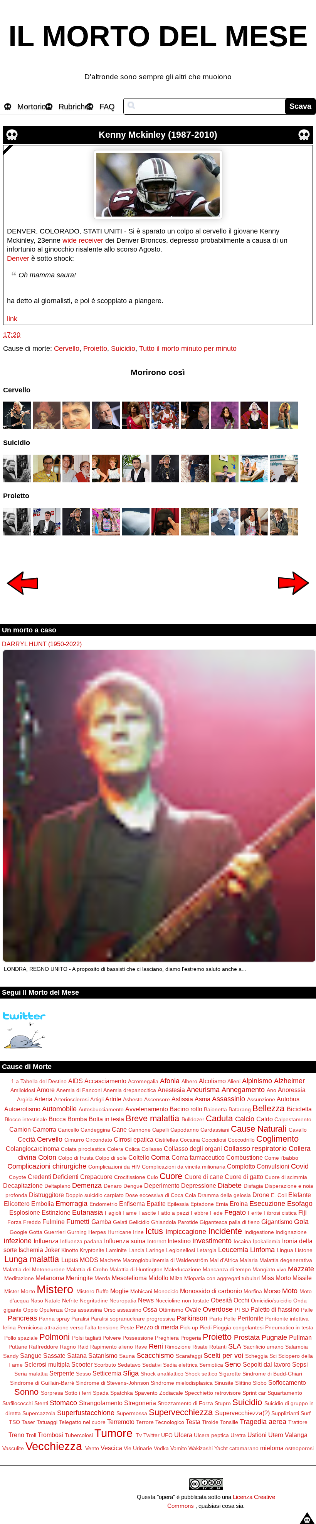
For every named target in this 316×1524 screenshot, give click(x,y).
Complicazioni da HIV (114, 1167)
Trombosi (50, 1434)
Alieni (233, 1081)
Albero (189, 1081)
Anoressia (292, 1089)
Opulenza (51, 1310)
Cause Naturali (258, 1129)
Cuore (171, 1176)
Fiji (302, 1212)
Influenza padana (81, 1241)
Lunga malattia (31, 1259)
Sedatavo (129, 1365)
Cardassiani (214, 1130)
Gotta (35, 1232)
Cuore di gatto (244, 1176)
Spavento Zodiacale (158, 1393)
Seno (233, 1364)
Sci (273, 1356)
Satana (77, 1355)
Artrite (113, 1098)
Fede (216, 1213)
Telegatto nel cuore (82, 1422)
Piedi (206, 1327)
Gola (301, 1222)
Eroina (239, 1203)
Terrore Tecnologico (160, 1422)
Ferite (255, 1213)
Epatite (156, 1203)
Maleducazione (182, 1269)
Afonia (170, 1081)
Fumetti (77, 1222)
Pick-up (189, 1327)
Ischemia (30, 1249)
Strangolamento (101, 1402)
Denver (18, 258)
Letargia (207, 1250)
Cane (119, 1129)
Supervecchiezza (181, 1412)
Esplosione (24, 1212)
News (146, 1300)
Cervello (66, 348)
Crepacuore (96, 1176)
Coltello (139, 1157)
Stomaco (63, 1403)
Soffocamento (287, 1382)
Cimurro (74, 1140)
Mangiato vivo (269, 1269)
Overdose (218, 1309)
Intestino (179, 1240)
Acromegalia (143, 1081)
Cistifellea (166, 1140)
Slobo (260, 1383)
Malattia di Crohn (87, 1269)
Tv (139, 1435)
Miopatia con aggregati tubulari (222, 1278)
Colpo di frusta (76, 1158)
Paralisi (80, 1319)
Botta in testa (106, 1118)
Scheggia (256, 1356)
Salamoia (296, 1347)
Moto (290, 1291)
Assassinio (228, 1099)
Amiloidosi (22, 1090)
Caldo (264, 1118)
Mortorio (31, 106)
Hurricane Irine (126, 1232)
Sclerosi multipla (47, 1364)
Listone (304, 1250)
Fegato (235, 1212)
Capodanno (184, 1130)
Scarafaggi (189, 1356)
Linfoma (262, 1250)
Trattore (298, 1422)
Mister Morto (19, 1291)
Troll (31, 1435)
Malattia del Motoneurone (33, 1269)
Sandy (10, 1356)
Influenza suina (125, 1240)
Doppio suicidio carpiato (95, 1195)
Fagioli (113, 1213)
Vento (92, 1448)
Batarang (240, 1109)
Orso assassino (122, 1310)
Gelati (120, 1222)
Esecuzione (267, 1203)
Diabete (230, 1185)
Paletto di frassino (274, 1309)
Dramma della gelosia (224, 1195)
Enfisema (132, 1203)
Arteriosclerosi (71, 1099)
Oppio (30, 1310)
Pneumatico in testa (289, 1327)
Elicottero (17, 1203)
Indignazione (291, 1232)
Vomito (178, 1448)
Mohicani (141, 1291)
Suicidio (123, 348)
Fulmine (53, 1221)
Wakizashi (200, 1448)
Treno (16, 1434)
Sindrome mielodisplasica (182, 1383)
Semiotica (211, 1365)
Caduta (219, 1118)
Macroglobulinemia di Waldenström (165, 1260)
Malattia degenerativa (285, 1260)
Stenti (41, 1403)
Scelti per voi (223, 1355)
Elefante (299, 1194)
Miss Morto (276, 1277)
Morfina (253, 1291)
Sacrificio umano (263, 1347)
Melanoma (49, 1277)
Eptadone (202, 1204)
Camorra (44, 1129)
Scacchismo (155, 1355)
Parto (215, 1319)
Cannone (139, 1130)
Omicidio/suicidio (271, 1300)
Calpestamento (292, 1119)
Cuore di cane (204, 1176)
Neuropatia (122, 1300)
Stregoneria (140, 1402)
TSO (14, 1422)
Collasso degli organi (193, 1148)
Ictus (154, 1231)
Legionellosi (180, 1250)
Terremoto (120, 1421)
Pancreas (22, 1318)
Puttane (17, 1347)
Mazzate (301, 1269)
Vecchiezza (53, 1446)
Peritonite (250, 1318)
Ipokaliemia (267, 1241)
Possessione (138, 1338)
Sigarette (230, 1374)
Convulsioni (273, 1166)
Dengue (133, 1186)
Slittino (243, 1383)
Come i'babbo (281, 1158)
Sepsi (300, 1364)
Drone (260, 1194)
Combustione (244, 1157)
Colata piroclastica (83, 1149)
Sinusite (224, 1383)
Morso (272, 1290)
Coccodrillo (241, 1140)
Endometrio (103, 1204)
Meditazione (19, 1278)
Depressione (198, 1185)
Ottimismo (171, 1310)
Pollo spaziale (21, 1338)
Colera (115, 1149)
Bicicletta (299, 1108)
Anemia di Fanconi (79, 1090)
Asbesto (133, 1099)
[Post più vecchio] (293, 600)
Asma (202, 1098)
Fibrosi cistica (280, 1213)
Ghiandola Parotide (174, 1222)
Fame (130, 1213)
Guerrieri (55, 1232)
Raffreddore (43, 1347)
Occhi (241, 1300)
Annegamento (243, 1090)
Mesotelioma (129, 1277)
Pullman (300, 1337)
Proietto (95, 348)
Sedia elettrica (180, 1365)
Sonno (26, 1392)
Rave (140, 1347)
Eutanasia (87, 1212)
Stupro (223, 1403)
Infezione (17, 1241)
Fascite (147, 1213)
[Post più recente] (22, 600)
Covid (300, 1166)
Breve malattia (152, 1118)
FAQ (107, 106)
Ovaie (193, 1309)
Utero (275, 1434)
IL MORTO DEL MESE (158, 36)
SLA (234, 1346)
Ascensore (157, 1099)
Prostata (247, 1337)
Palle (307, 1310)
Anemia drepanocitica (129, 1090)
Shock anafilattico (162, 1374)
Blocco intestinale (26, 1119)
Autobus (288, 1098)
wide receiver (82, 240)
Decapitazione (23, 1185)
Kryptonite (92, 1250)
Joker (52, 1249)
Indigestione (259, 1232)
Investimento (212, 1241)
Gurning (77, 1232)
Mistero (55, 1289)
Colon (47, 1157)
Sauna (127, 1356)
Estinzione (56, 1212)
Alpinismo (257, 1081)
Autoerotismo (22, 1108)
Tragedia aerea (263, 1422)
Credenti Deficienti (53, 1176)
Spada (101, 1393)
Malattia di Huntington (136, 1269)
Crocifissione (129, 1177)
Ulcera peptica (211, 1435)
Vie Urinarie (138, 1448)
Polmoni (54, 1337)
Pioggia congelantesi (238, 1327)
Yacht (221, 1448)
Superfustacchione (85, 1413)
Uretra (238, 1435)
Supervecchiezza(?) (242, 1412)
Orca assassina (83, 1310)
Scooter (81, 1364)
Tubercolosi (79, 1435)
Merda (102, 1278)
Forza (14, 1222)
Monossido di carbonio (211, 1290)
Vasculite (13, 1448)
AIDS (75, 1080)
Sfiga (131, 1373)
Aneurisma (203, 1090)
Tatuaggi (47, 1422)
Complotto (241, 1166)
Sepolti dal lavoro (267, 1364)
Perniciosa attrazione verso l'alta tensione (68, 1327)
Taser (28, 1422)
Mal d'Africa (224, 1260)
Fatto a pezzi (173, 1213)
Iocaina (242, 1241)
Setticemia (106, 1373)
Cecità (26, 1139)
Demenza (87, 1185)
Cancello (68, 1130)
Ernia (221, 1204)
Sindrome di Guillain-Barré (42, 1383)
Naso (36, 1300)
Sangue (31, 1355)
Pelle (230, 1319)
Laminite (116, 1250)
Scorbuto (105, 1365)
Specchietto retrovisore (213, 1393)
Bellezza (268, 1108)
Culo (152, 1177)
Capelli (160, 1130)
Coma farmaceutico (198, 1157)
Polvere (112, 1338)
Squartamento (284, 1393)
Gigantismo (276, 1221)
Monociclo (166, 1291)
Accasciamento (105, 1080)
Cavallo (298, 1130)
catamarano (244, 1448)
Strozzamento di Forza (185, 1403)
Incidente (225, 1231)
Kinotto (69, 1250)
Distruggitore (46, 1194)
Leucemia (233, 1250)
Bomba (77, 1118)
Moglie (119, 1290)
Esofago (300, 1203)
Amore (46, 1089)
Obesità (221, 1300)
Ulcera (183, 1434)
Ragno (68, 1347)
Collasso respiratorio (255, 1148)
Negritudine (94, 1300)
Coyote (17, 1177)
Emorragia (71, 1203)
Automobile (59, 1109)
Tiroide (210, 1422)
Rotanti (218, 1347)
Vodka (161, 1448)
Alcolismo (212, 1080)
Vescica (111, 1447)
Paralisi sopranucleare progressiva (133, 1319)
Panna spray (54, 1319)
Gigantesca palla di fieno (230, 1222)
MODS (89, 1259)
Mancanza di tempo (227, 1269)
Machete (110, 1260)
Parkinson (191, 1318)
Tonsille (229, 1422)
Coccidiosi (214, 1140)
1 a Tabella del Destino (39, 1081)
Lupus (69, 1259)
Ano (271, 1090)
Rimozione (178, 1347)
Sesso (83, 1374)
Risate (200, 1347)
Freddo (32, 1222)
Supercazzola (38, 1413)
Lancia (136, 1250)
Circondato (99, 1140)
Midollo (158, 1277)
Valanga (296, 1434)
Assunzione (261, 1099)
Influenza (46, 1240)
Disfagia (253, 1186)
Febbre (199, 1213)
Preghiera (167, 1338)
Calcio (244, 1119)
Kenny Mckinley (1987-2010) (158, 135)
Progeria (190, 1338)
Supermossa (131, 1413)
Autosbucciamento (101, 1109)
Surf (306, 1413)
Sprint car (254, 1393)
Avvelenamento (146, 1108)
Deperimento (162, 1185)
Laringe (155, 1250)
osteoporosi (299, 1448)
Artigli (97, 1099)
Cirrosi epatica (133, 1139)
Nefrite (70, 1300)
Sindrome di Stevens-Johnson (112, 1383)
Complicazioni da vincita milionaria (183, 1167)
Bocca (57, 1118)
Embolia (42, 1203)
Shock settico (201, 1374)
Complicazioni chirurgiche (46, 1166)
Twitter (151, 1435)
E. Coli (279, 1195)
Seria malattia (31, 1374)
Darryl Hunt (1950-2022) (42, 643)
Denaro (113, 1186)
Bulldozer (193, 1119)
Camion (20, 1129)
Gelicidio (139, 1222)
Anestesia (171, 1089)
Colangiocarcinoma (32, 1148)
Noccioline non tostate (182, 1300)
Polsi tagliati (86, 1338)
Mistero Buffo (92, 1291)
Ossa (150, 1309)
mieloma (272, 1447)
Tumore (113, 1433)
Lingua (285, 1250)
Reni (156, 1346)
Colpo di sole (111, 1158)
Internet (156, 1241)
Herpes (97, 1232)
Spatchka (121, 1393)
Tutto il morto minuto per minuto (188, 348)
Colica (132, 1149)
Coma (160, 1157)
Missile (302, 1277)
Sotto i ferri (78, 1393)
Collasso (151, 1149)
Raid (83, 1347)
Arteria (43, 1098)
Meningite (79, 1277)
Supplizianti (285, 1413)
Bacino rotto (186, 1108)
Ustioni (257, 1434)
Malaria (249, 1260)
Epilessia (178, 1204)
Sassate (54, 1355)
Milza (176, 1278)
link (12, 319)
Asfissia (182, 1098)
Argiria (25, 1099)
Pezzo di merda (157, 1327)
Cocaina (190, 1140)
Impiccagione (185, 1232)
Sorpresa (52, 1393)
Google (18, 1232)
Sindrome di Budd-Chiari (272, 1374)
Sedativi (151, 1365)
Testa (193, 1421)
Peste (127, 1327)
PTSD (242, 1310)
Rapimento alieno (111, 1347)
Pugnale (274, 1337)
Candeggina (95, 1130)
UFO (167, 1435)
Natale (53, 1300)
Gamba (101, 1221)
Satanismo (103, 1355)
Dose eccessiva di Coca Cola (160, 1195)
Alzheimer (289, 1081)
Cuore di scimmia (286, 1177)
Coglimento (277, 1139)
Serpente (61, 1373)
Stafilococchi (17, 1403)
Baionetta (215, 1109)
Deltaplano (57, 1186)
